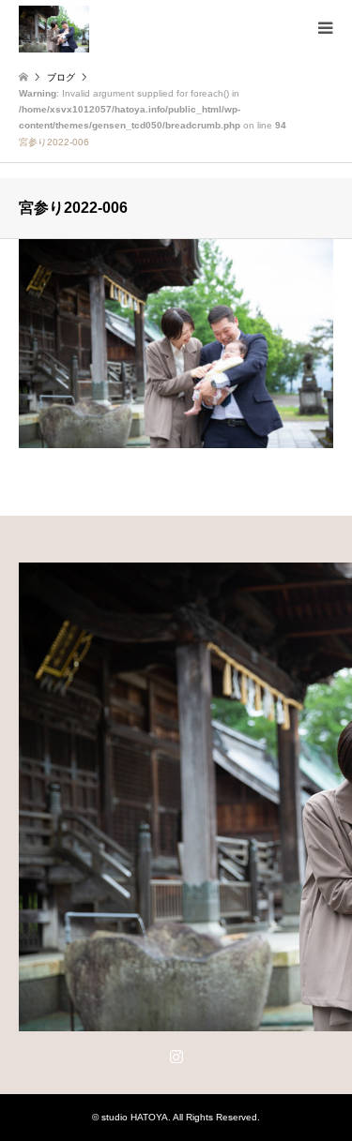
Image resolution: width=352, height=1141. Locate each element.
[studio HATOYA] (54, 28)
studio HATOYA (134, 1117)
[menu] (324, 28)
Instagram (176, 1055)
